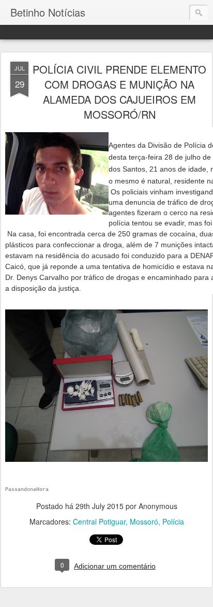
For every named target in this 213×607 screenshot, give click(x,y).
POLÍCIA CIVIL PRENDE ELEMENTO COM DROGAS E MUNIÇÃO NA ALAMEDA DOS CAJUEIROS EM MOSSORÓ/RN (119, 92)
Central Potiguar (99, 521)
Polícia (173, 521)
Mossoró (144, 521)
